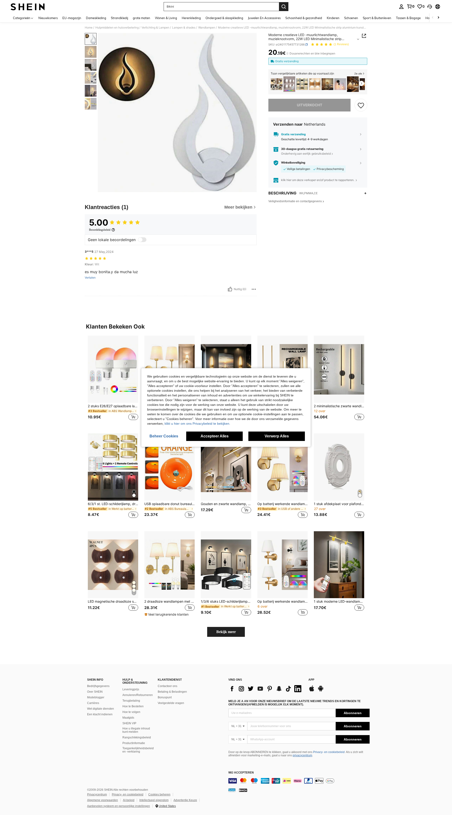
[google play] (320, 690)
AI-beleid (128, 800)
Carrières (93, 703)
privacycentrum (302, 755)
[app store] (311, 690)
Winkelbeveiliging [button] (293, 162)
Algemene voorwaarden (102, 800)
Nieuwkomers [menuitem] (48, 18)
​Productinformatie (133, 743)
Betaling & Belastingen (172, 691)
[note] (167, 614)
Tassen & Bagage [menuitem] (408, 18)
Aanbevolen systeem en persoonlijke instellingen (118, 806)
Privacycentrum (97, 794)
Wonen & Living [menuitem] (166, 18)
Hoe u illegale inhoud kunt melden (136, 730)
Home (89, 27)
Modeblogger (95, 697)
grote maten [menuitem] (141, 18)
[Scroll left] (432, 17)
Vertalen (90, 277)
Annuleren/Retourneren (137, 695)
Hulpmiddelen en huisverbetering (117, 27)
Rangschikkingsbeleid (136, 737)
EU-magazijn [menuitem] (71, 18)
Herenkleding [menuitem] (191, 18)
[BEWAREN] (361, 105)
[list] (266, 688)
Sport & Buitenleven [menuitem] (377, 18)
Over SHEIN (95, 691)
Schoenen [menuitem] (351, 18)
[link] (411, 6)
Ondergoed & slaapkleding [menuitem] (224, 18)
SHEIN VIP (129, 723)
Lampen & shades (183, 27)
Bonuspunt (165, 697)
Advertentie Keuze (185, 800)
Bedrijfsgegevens (98, 686)
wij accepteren (241, 772)
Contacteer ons (167, 686)
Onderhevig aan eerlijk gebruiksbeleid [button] (306, 153)
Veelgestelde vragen (171, 703)
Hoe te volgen (131, 712)
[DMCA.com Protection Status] (243, 790)
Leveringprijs (130, 689)
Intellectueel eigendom (154, 800)
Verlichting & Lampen (155, 27)
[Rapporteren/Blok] (254, 289)
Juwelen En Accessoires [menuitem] (264, 18)
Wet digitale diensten (100, 708)
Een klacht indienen (100, 714)
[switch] (142, 239)
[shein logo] (28, 6)
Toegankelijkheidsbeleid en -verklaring (138, 750)
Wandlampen (206, 27)
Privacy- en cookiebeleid (329, 752)
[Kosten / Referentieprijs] (287, 53)
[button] (429, 6)
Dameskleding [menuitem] (96, 18)
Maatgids (128, 717)
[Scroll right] (438, 17)
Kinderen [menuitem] (333, 18)
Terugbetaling (131, 700)
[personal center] (401, 6)
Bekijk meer (226, 632)
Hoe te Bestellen (133, 706)
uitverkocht (309, 105)
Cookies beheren (159, 794)
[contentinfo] (299, 781)
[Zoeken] (283, 6)
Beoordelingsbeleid (99, 229)
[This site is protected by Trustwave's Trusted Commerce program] (231, 790)
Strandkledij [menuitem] (119, 18)
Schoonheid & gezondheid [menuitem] (303, 18)
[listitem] (276, 84)
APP (311, 679)
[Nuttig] (230, 289)
